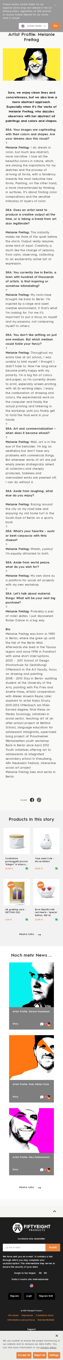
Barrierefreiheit (46, 1320)
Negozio (14, 1296)
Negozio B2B (46, 1296)
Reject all (39, 1355)
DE (40, 1273)
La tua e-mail (13, 1248)
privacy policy (49, 1348)
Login (29, 1296)
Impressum (27, 1316)
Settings (54, 1355)
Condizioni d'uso (45, 1316)
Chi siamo (13, 1316)
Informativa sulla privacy (21, 1320)
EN (45, 1273)
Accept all (24, 1355)
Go (55, 26)
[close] (56, 1335)
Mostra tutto (26, 934)
